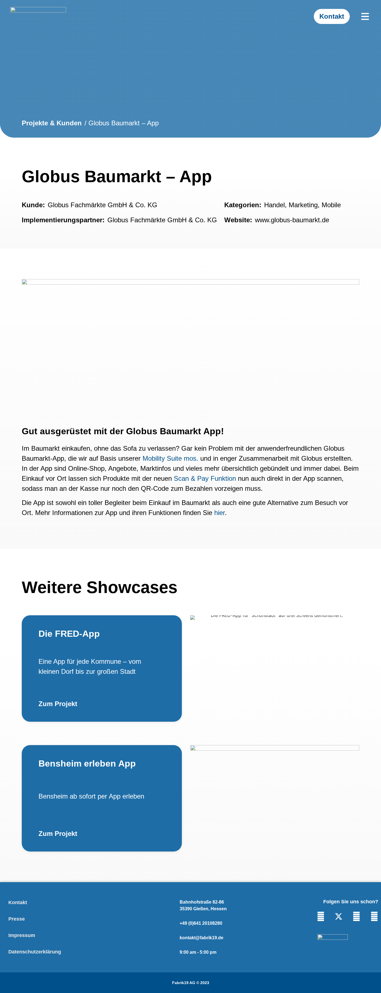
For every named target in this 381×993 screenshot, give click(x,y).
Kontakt (17, 902)
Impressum (21, 935)
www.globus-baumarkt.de (292, 220)
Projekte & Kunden (52, 123)
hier (219, 512)
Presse (16, 919)
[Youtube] (356, 916)
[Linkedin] (321, 916)
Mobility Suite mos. (170, 458)
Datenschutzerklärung (34, 952)
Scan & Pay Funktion (205, 478)
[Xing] (374, 916)
